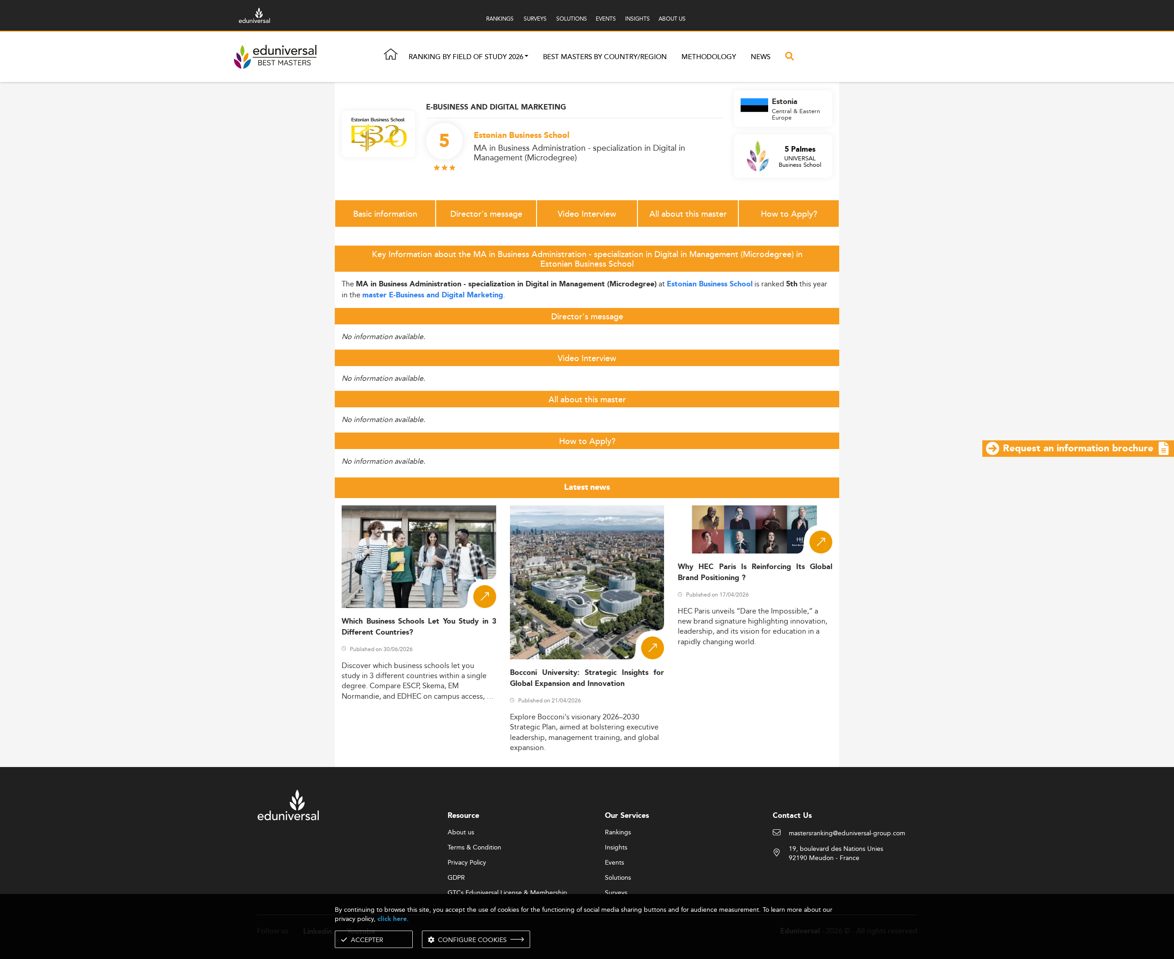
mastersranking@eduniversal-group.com (847, 833)
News (760, 57)
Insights (616, 847)
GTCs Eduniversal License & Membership (507, 893)
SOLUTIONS (571, 18)
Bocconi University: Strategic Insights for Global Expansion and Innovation (587, 678)
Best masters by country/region (605, 57)
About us (461, 832)
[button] (526, 57)
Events (614, 862)
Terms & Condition (474, 847)
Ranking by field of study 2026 (466, 57)
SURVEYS (535, 18)
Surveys (616, 893)
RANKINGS (500, 18)
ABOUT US (672, 18)
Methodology (708, 57)
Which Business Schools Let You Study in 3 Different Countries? (419, 627)
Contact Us (792, 816)
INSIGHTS (637, 18)
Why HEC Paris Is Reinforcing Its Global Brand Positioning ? (755, 572)
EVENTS (606, 18)
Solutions (618, 877)
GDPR (456, 877)
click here (392, 919)
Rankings (618, 832)
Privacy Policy (467, 862)
